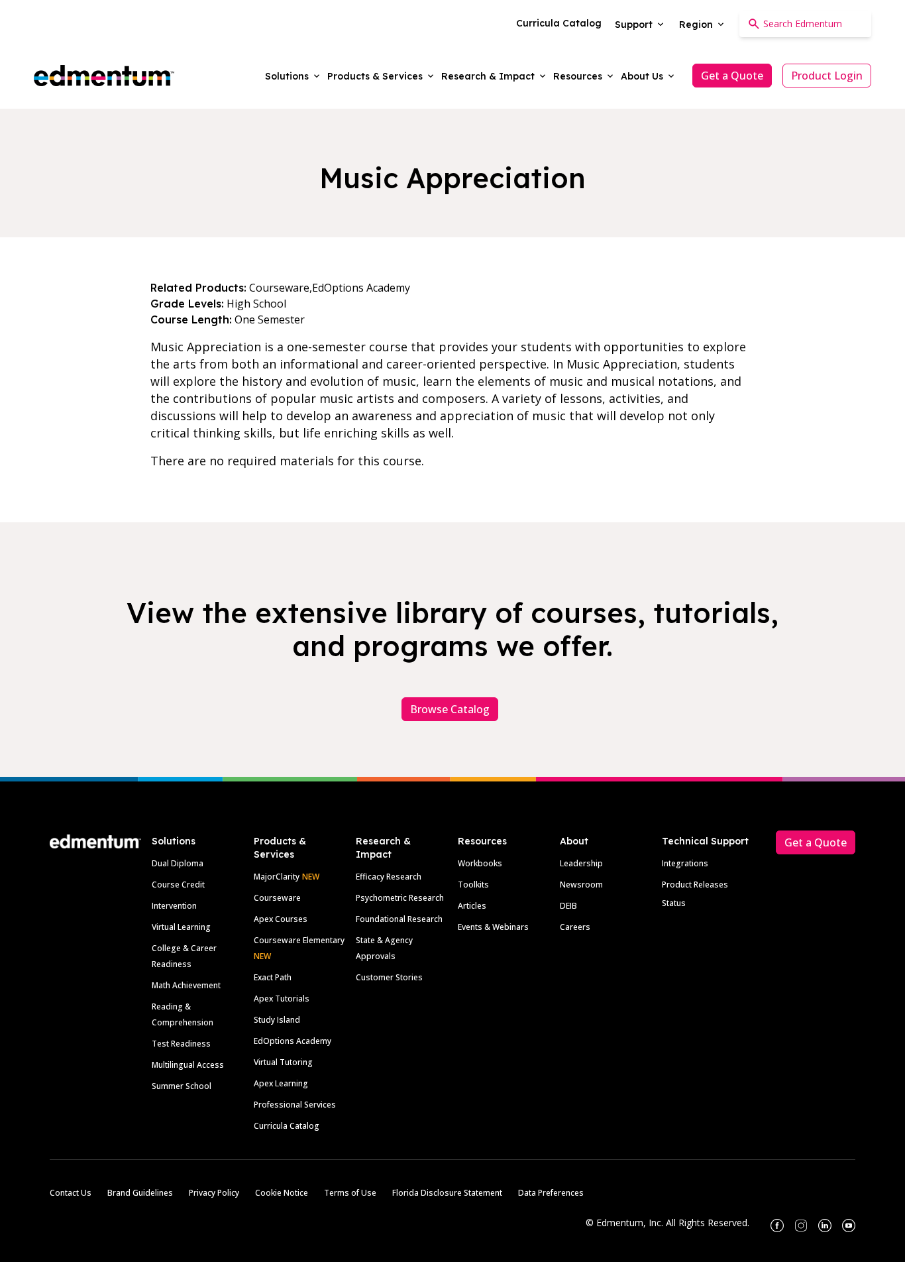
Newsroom (581, 884)
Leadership (581, 863)
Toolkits (473, 884)
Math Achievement (186, 985)
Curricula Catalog (286, 1125)
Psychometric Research (400, 897)
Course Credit (178, 884)
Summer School (181, 1086)
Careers (575, 927)
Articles (472, 905)
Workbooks (480, 863)
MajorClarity (276, 876)
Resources (482, 841)
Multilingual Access (188, 1064)
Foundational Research (399, 919)
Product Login (827, 75)
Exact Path (273, 977)
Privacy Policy (214, 1192)
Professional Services (295, 1104)
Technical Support (705, 841)
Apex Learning (281, 1083)
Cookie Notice (281, 1192)
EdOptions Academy (292, 1041)
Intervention (174, 905)
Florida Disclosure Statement (447, 1192)
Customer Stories (389, 977)
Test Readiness (181, 1043)
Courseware (277, 897)
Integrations (685, 863)
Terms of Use (350, 1192)
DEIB (568, 905)
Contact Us (70, 1192)
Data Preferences (551, 1192)
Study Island (277, 1019)
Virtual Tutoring (283, 1062)
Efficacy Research (388, 876)
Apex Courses (280, 919)
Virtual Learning (181, 927)
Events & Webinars (493, 927)
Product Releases (695, 884)
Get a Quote (732, 75)
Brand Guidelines (140, 1192)
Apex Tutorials (281, 998)
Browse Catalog (450, 709)
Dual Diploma (177, 863)
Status (674, 903)
